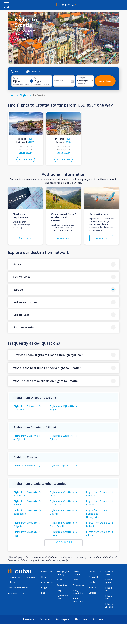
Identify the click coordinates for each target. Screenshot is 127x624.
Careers (92, 593)
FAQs (75, 579)
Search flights (105, 80)
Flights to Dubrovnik (24, 465)
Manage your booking (63, 573)
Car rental (93, 577)
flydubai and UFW (62, 597)
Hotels (92, 582)
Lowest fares (95, 571)
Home (11, 95)
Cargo (59, 590)
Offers (44, 577)
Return (18, 71)
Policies (11, 582)
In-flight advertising (78, 591)
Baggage (45, 587)
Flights (24, 95)
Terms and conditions (18, 587)
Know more (24, 238)
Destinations (47, 582)
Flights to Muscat (109, 589)
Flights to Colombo (109, 605)
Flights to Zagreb (59, 465)
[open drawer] (6, 4)
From (15, 78)
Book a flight (46, 571)
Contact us (62, 585)
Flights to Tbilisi (109, 573)
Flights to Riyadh (109, 581)
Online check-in (77, 573)
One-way (34, 71)
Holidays (93, 587)
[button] (63, 264)
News (59, 579)
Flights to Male (109, 597)
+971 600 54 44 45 (16, 593)
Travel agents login (78, 600)
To (35, 78)
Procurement (79, 585)
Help (43, 593)
